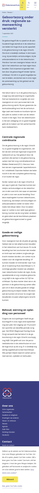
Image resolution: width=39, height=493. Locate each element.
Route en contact (8, 445)
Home (4, 12)
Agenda (5, 426)
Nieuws (9, 12)
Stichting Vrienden (8, 432)
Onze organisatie (8, 409)
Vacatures (5, 435)
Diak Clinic (5, 429)
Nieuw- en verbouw (9, 421)
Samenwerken (7, 412)
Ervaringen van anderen (10, 418)
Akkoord (10, 479)
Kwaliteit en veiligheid (9, 415)
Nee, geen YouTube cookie (12, 486)
